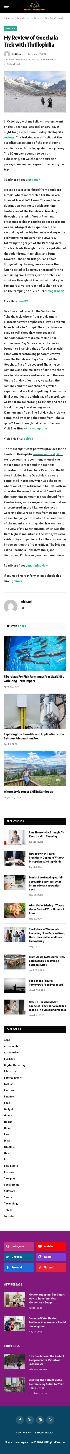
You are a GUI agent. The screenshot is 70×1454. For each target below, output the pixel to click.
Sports (8, 1197)
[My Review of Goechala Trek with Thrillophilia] (35, 91)
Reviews (9, 1172)
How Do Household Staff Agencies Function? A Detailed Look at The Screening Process (47, 1006)
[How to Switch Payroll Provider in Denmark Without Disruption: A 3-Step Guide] (14, 858)
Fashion (8, 1084)
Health (8, 1121)
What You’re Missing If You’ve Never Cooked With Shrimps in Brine (47, 909)
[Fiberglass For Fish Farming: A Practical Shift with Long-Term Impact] (35, 653)
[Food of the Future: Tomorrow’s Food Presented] (14, 985)
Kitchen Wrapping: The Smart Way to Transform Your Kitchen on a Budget (47, 1298)
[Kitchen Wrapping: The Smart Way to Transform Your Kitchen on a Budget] (14, 1299)
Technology (11, 1203)
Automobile (11, 1046)
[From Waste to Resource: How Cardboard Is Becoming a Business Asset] (14, 962)
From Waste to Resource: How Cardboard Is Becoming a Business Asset (47, 961)
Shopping (10, 1178)
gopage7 (34, 180)
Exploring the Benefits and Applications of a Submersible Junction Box (34, 736)
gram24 (17, 581)
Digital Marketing (14, 1065)
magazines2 (55, 291)
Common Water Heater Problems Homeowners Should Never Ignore (47, 1322)
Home (7, 1128)
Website (9, 1216)
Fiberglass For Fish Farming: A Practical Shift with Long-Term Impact (34, 678)
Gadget (8, 1109)
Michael (19, 54)
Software (9, 1191)
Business (9, 1059)
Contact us (23, 1432)
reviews (9, 137)
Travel (8, 1210)
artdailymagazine (35, 428)
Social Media (11, 1184)
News (7, 1153)
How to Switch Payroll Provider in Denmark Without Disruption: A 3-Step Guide (46, 857)
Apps (7, 1040)
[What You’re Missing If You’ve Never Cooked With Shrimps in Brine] (14, 910)
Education (10, 1071)
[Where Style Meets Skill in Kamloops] (35, 768)
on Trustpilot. (53, 454)
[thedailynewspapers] (35, 6)
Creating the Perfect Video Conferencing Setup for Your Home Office (46, 1384)
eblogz (28, 438)
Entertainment (13, 1077)
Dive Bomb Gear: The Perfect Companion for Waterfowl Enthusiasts (46, 1360)
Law (6, 1134)
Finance (9, 1096)
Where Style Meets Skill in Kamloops (28, 791)
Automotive (11, 1052)
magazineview (38, 565)
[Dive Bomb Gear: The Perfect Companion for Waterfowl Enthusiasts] (14, 1361)
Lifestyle (10, 28)
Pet (6, 1159)
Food (7, 1103)
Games (8, 1115)
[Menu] (6, 6)
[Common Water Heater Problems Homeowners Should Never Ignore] (14, 1323)
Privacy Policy (44, 1432)
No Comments (48, 59)
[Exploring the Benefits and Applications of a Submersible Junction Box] (35, 711)
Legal (7, 1140)
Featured (9, 1090)
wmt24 (24, 301)
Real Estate (11, 1165)
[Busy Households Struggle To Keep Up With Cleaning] (14, 837)
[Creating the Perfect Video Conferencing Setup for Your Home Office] (14, 1385)
